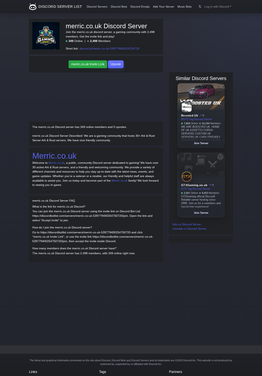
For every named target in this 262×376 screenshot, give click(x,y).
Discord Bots (119, 6)
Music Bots (184, 6)
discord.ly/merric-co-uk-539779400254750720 (109, 48)
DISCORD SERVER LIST (59, 7)
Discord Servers (97, 6)
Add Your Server (163, 6)
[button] (218, 6)
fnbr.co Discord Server (186, 224)
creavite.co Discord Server (189, 228)
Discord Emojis (140, 6)
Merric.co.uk (54, 155)
